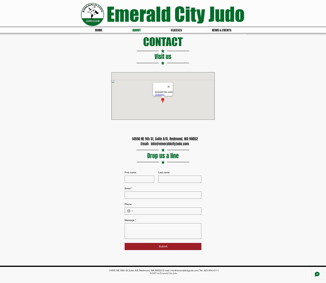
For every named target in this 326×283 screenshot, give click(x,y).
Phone (128, 204)
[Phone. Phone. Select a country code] (130, 211)
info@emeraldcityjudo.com (170, 143)
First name (130, 172)
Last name (164, 172)
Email (128, 188)
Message (130, 220)
